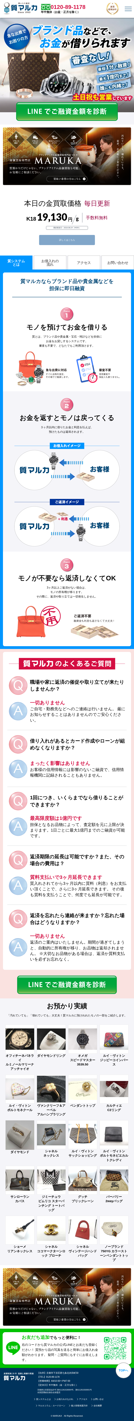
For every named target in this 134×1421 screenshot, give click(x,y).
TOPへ (123, 1370)
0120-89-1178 (52, 1377)
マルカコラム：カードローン (51, 1406)
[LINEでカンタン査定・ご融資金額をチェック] (67, 120)
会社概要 (98, 1406)
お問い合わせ (117, 263)
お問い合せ (98, 1399)
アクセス (84, 263)
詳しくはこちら (67, 240)
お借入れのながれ (65, 1399)
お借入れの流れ (50, 262)
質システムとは (16, 262)
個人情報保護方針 (79, 1406)
